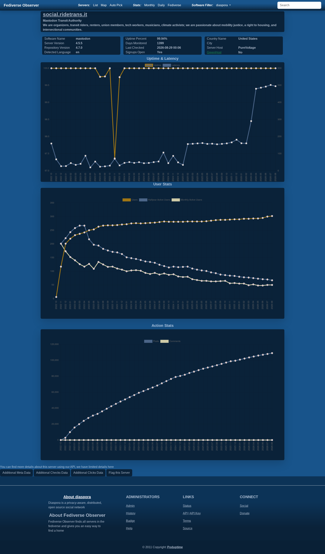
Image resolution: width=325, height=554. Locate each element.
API (185, 513)
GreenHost (214, 52)
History (130, 513)
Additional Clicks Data (88, 472)
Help (129, 528)
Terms (187, 520)
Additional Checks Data (52, 472)
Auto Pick (116, 5)
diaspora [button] (222, 5)
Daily (161, 5)
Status (187, 505)
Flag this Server (119, 472)
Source (187, 528)
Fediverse (174, 5)
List (95, 5)
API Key (195, 513)
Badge (130, 520)
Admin (130, 505)
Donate (245, 513)
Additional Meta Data (16, 472)
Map (104, 5)
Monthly (149, 5)
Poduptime (175, 547)
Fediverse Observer (21, 5)
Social (244, 505)
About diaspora (77, 497)
